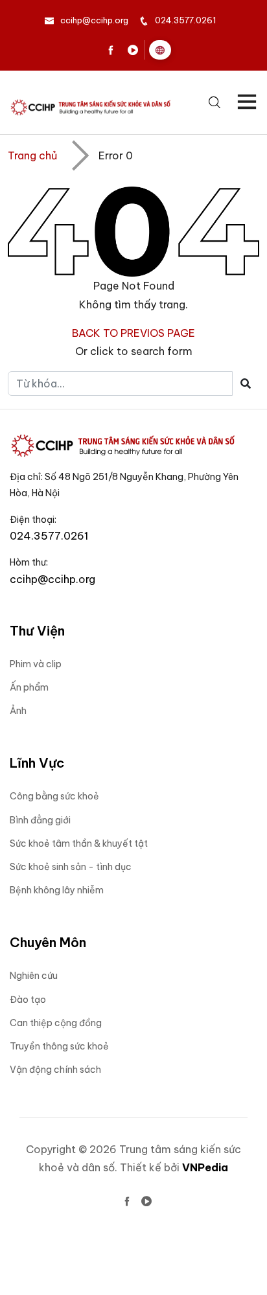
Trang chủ (32, 155)
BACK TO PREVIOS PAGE (133, 333)
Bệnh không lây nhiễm (57, 890)
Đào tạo (28, 999)
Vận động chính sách (55, 1069)
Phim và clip (36, 664)
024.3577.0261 (185, 20)
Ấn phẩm (29, 687)
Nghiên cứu (34, 975)
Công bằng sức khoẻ (54, 796)
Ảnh (18, 710)
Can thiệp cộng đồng (56, 1023)
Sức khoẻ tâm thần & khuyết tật (79, 843)
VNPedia (205, 1167)
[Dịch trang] (160, 50)
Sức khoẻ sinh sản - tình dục (71, 867)
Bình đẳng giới (40, 820)
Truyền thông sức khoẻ (59, 1046)
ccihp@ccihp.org (94, 20)
